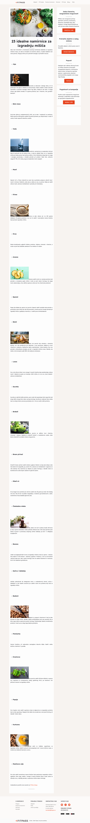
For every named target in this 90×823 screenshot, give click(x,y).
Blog (68, 2)
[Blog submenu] (70, 2)
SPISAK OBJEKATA (69, 52)
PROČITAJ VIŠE (68, 30)
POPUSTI (68, 81)
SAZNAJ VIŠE (69, 102)
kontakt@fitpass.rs (51, 810)
